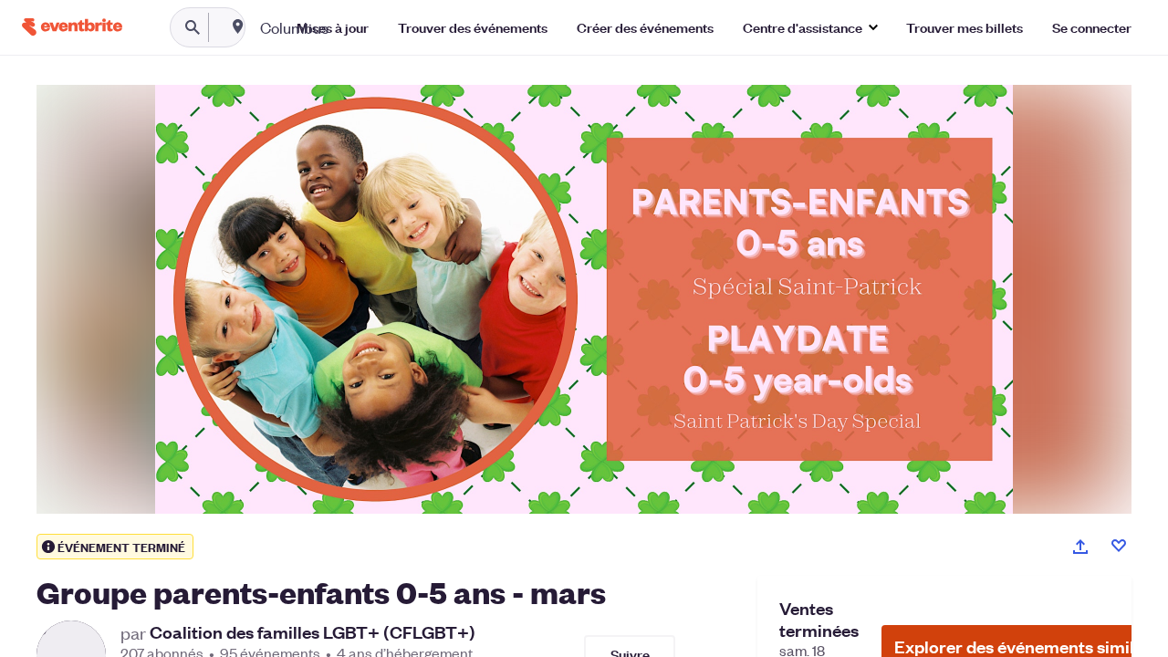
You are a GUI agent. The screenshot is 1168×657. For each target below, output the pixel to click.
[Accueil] (72, 27)
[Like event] (1119, 545)
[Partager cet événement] (1080, 546)
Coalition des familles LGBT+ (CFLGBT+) (312, 632)
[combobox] (352, 27)
